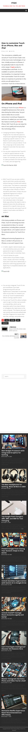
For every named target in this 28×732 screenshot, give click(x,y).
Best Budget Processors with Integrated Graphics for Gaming (13, 453)
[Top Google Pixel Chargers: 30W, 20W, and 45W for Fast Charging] (14, 514)
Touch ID (5, 323)
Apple (13, 67)
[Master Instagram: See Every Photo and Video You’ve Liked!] (14, 676)
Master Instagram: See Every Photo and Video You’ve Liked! (14, 680)
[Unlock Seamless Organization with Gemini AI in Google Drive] (14, 578)
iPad (18, 122)
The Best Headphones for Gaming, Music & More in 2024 (13, 486)
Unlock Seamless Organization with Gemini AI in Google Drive (14, 582)
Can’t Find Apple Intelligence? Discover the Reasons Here (14, 648)
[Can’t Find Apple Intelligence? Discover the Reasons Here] (14, 644)
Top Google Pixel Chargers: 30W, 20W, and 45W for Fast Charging (12, 518)
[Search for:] (14, 376)
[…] (22, 528)
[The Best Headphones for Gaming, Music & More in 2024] (14, 482)
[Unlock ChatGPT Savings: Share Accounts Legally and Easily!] (14, 610)
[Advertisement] (14, 26)
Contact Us (22, 728)
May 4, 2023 (5, 51)
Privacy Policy (16, 728)
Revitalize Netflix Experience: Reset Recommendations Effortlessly (13, 713)
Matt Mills (12, 51)
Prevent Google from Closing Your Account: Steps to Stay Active (13, 551)
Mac (18, 320)
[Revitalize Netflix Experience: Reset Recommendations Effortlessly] (14, 708)
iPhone (21, 107)
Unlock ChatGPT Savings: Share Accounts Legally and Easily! (13, 615)
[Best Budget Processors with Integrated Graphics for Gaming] (14, 448)
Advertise (14, 730)
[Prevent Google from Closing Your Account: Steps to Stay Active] (14, 546)
